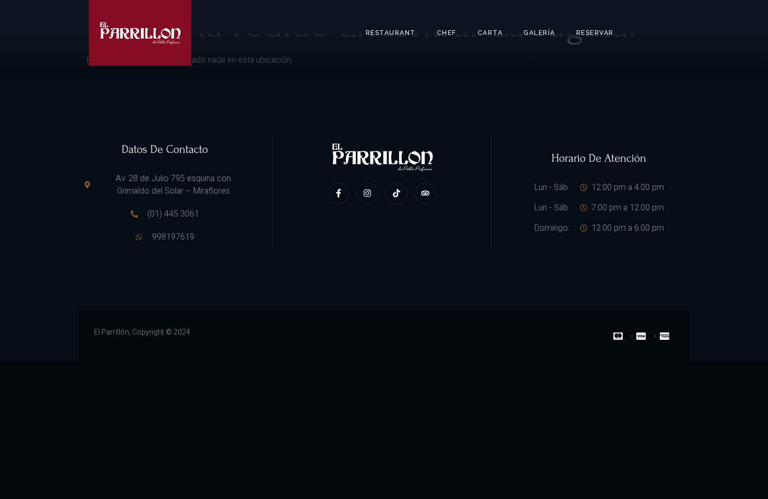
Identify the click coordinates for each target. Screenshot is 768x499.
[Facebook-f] (339, 194)
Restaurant (391, 33)
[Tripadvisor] (426, 194)
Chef (447, 33)
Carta (490, 33)
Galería (539, 33)
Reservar (595, 33)
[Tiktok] (397, 194)
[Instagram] (367, 194)
